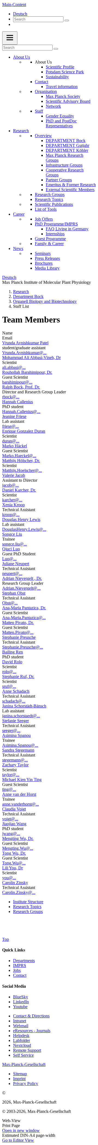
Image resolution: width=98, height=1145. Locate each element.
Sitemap (20, 1073)
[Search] (67, 20)
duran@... (10, 441)
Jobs (17, 970)
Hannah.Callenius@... (21, 411)
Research (21, 130)
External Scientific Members (70, 189)
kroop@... (11, 514)
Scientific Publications (54, 204)
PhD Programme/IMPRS (56, 224)
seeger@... (11, 730)
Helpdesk (21, 1035)
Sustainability (57, 76)
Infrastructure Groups (64, 165)
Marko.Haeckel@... (19, 455)
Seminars (43, 253)
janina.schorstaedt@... (21, 715)
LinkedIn (21, 1001)
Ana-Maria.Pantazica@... (24, 617)
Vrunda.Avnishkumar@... (24, 352)
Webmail (20, 1025)
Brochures (44, 263)
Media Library (47, 268)
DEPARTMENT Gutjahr (67, 145)
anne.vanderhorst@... (20, 804)
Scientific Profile (60, 67)
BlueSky (20, 997)
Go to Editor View (18, 1140)
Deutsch (20, 13)
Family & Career (49, 243)
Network (53, 106)
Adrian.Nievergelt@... (21, 588)
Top (5, 939)
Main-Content (14, 4)
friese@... (10, 426)
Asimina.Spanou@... (20, 745)
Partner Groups (59, 179)
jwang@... (11, 833)
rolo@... (9, 671)
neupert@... (12, 573)
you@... (9, 877)
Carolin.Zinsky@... (18, 892)
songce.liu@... (14, 544)
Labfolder (21, 1040)
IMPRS (19, 965)
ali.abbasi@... (14, 367)
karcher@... (12, 500)
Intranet (19, 1021)
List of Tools (46, 209)
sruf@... (9, 686)
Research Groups (50, 194)
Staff (39, 111)
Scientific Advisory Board (68, 101)
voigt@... (10, 818)
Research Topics (49, 199)
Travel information (62, 86)
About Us (21, 57)
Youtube (20, 1006)
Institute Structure (28, 901)
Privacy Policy (25, 1083)
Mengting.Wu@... (17, 848)
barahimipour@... (17, 382)
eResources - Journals (31, 1030)
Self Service (23, 1055)
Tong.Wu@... (14, 863)
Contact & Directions (31, 1016)
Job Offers (44, 219)
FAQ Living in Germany (67, 229)
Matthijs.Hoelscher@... (22, 470)
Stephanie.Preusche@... (22, 647)
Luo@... (9, 558)
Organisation (46, 91)
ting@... (9, 789)
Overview (43, 135)
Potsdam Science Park (65, 72)
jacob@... (10, 485)
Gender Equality (60, 116)
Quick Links (13, 950)
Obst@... (10, 603)
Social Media (14, 986)
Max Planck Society (63, 96)
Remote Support (27, 1050)
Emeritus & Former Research (71, 184)
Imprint (19, 1078)
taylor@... (10, 774)
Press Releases (47, 258)
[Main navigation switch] (9, 38)
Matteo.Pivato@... (17, 632)
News (18, 248)
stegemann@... (15, 760)
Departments (24, 960)
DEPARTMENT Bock (65, 140)
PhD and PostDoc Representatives (61, 123)
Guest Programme (50, 238)
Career (18, 214)
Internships (55, 233)
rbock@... (10, 396)
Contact (41, 81)
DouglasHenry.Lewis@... (24, 529)
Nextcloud (22, 1045)
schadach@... (13, 701)
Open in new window (21, 1130)
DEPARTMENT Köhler (67, 150)
